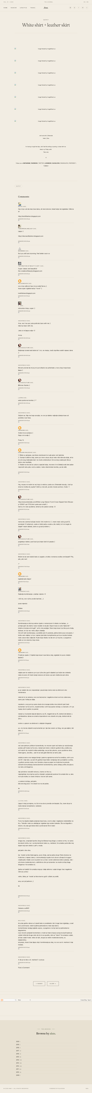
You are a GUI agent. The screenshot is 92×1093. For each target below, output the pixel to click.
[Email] (82, 7)
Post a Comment (23, 968)
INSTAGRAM (26, 163)
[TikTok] (78, 7)
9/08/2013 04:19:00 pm (24, 273)
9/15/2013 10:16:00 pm (23, 677)
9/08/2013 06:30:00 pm (24, 311)
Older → (53, 983)
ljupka (20, 397)
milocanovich (23, 283)
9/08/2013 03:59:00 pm (24, 256)
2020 (18, 1041)
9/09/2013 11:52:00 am (23, 509)
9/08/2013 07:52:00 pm (24, 388)
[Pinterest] (74, 7)
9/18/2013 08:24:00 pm (24, 895)
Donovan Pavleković (25, 452)
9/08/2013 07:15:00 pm (24, 373)
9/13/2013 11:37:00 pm (23, 660)
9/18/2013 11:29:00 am (23, 808)
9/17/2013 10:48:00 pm (23, 791)
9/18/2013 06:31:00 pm (23, 828)
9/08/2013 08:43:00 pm (24, 403)
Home (6, 7)
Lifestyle (23, 7)
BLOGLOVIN (55, 163)
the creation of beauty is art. (29, 266)
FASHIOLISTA (64, 163)
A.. (19, 305)
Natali (20, 206)
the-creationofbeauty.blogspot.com (30, 271)
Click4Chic (22, 591)
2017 (18, 1050)
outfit (46, 19)
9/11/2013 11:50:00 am (23, 581)
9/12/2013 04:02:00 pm (24, 611)
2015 (18, 1057)
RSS (87, 1088)
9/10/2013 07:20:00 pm (24, 566)
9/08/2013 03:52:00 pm (24, 219)
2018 (18, 1047)
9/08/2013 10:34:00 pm (24, 420)
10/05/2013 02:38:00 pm (24, 962)
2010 (18, 1072)
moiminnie (21, 251)
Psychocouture (24, 347)
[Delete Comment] (46, 220)
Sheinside (50, 135)
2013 (19, 1063)
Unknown (21, 430)
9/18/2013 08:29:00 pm (24, 911)
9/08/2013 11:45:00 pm (23, 442)
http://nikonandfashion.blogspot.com (30, 236)
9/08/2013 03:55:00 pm (24, 241)
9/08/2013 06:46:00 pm (24, 338)
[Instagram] (70, 7)
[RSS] (86, 7)
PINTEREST (72, 163)
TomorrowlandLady (25, 228)
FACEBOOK (34, 163)
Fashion (14, 7)
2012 (19, 1066)
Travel (32, 7)
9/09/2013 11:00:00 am (23, 472)
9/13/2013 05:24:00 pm (24, 642)
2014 (19, 1060)
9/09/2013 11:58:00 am (23, 544)
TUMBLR (45, 166)
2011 (18, 1069)
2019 (18, 1044)
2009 (18, 1075)
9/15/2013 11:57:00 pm (23, 733)
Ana (46, 7)
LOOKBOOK (48, 163)
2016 (18, 1054)
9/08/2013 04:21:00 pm (24, 296)
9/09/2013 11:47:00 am (23, 489)
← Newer (39, 983)
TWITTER (41, 163)
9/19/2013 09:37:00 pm (24, 947)
